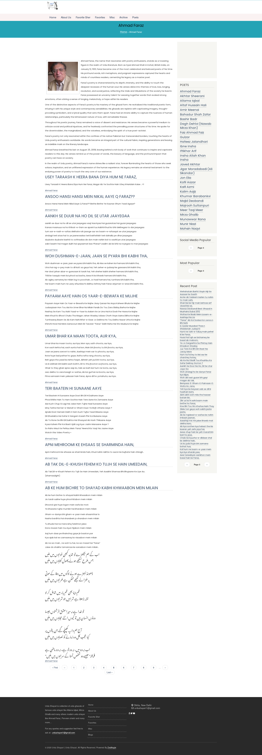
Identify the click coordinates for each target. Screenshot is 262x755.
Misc (112, 17)
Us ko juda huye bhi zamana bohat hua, (194, 445)
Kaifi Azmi (187, 187)
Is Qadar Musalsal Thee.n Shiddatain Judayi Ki (192, 327)
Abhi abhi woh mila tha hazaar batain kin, (195, 396)
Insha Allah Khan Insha (193, 157)
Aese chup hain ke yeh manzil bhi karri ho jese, (196, 433)
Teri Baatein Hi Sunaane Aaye (73, 388)
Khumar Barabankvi (195, 196)
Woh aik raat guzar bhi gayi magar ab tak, (193, 379)
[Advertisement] (138, 7)
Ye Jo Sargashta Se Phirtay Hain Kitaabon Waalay (196, 344)
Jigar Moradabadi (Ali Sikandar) (196, 171)
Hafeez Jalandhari (194, 142)
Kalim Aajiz (188, 191)
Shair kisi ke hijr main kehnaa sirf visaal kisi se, (196, 304)
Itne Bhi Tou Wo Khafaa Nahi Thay (197, 406)
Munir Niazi (188, 224)
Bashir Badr (188, 119)
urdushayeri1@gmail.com (63, 732)
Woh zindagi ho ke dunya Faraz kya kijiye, (195, 373)
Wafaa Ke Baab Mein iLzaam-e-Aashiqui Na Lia (196, 316)
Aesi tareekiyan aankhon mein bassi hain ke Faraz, (195, 456)
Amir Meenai (189, 110)
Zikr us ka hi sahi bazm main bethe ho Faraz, (194, 402)
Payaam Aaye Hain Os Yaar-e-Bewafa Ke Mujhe (91, 296)
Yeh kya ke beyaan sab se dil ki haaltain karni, (195, 390)
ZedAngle (112, 747)
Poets (135, 17)
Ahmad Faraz (51, 190)
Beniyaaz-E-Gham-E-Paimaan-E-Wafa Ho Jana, (197, 385)
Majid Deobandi (191, 201)
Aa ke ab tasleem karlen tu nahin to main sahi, (196, 298)
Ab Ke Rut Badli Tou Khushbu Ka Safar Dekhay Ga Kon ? (196, 362)
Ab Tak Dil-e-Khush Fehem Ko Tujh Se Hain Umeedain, (96, 464)
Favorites (100, 17)
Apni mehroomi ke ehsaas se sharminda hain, (89, 444)
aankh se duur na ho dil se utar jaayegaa (87, 216)
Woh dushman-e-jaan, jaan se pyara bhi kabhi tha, (96, 256)
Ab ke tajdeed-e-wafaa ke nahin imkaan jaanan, (196, 416)
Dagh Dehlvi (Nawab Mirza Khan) (195, 126)
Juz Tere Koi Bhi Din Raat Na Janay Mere (194, 350)
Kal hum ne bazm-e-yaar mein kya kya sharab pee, (195, 451)
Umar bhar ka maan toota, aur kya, (81, 336)
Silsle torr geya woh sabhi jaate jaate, (196, 410)
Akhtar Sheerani (192, 96)
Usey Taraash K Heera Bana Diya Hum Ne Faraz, (91, 177)
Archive (123, 17)
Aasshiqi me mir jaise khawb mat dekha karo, (196, 422)
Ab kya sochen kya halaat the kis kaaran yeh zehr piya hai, (196, 428)
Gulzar (185, 137)
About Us (66, 17)
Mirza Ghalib (189, 214)
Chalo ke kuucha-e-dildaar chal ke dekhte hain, (196, 439)
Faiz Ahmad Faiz (192, 132)
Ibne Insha (188, 146)
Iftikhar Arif (188, 151)
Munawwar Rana (193, 219)
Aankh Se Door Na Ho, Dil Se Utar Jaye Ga (196, 367)
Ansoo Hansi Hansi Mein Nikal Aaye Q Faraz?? (90, 196)
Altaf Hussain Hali (193, 105)
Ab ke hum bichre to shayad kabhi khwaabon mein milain (101, 488)
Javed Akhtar (190, 164)
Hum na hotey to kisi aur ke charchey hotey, (193, 356)
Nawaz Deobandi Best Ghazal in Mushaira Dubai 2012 (196, 310)
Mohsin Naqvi (190, 228)
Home (52, 17)
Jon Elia (185, 178)
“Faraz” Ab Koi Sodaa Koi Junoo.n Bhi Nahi (196, 321)
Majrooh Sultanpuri (194, 205)
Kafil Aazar (188, 182)
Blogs (90, 734)
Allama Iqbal (190, 101)
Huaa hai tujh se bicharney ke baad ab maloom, (195, 339)
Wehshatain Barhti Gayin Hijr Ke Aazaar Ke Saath (196, 293)
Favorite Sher (83, 17)
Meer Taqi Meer (191, 210)
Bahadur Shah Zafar (195, 114)
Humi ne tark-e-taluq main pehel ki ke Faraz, (196, 333)
